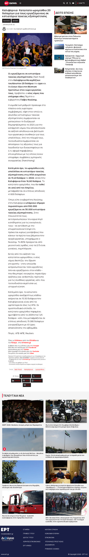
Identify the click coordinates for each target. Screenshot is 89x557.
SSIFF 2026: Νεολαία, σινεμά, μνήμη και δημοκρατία (22, 425)
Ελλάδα (33, 340)
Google (36, 346)
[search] (64, 3)
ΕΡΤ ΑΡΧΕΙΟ (27, 546)
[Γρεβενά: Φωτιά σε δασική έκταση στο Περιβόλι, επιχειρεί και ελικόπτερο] (22, 472)
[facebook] (67, 3)
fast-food (18, 369)
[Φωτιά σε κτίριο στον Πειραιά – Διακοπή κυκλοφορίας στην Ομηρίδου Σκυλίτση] (22, 502)
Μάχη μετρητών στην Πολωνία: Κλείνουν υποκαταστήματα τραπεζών (67, 38)
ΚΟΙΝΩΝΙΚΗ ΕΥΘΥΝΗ (52, 533)
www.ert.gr (5, 554)
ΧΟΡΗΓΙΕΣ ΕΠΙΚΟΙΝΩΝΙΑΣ (31, 541)
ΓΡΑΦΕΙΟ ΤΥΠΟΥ (28, 533)
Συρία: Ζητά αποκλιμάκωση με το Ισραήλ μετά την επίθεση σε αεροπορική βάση (65, 456)
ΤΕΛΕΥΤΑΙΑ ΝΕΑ (13, 396)
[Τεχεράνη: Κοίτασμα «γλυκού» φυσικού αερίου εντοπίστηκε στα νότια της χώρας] (59, 46)
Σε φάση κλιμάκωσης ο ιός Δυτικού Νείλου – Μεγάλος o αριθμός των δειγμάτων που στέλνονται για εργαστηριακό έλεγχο (22, 455)
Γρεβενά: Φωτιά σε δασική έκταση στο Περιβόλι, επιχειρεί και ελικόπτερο (21, 486)
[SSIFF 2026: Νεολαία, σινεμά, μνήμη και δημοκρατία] (22, 411)
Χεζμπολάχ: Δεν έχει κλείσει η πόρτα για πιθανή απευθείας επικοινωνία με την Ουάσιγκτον (74, 73)
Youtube (36, 351)
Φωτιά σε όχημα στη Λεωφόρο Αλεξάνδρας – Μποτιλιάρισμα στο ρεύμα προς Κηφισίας (63, 426)
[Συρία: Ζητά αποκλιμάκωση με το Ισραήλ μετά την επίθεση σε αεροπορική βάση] (66, 441)
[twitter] (70, 3)
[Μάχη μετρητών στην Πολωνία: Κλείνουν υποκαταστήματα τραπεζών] (70, 25)
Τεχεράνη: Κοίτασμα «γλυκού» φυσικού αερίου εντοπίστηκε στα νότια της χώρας (76, 48)
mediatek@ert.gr (7, 534)
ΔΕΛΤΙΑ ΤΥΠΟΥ (28, 537)
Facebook (32, 347)
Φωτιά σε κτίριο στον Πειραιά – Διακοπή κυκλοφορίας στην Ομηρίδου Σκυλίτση (18, 517)
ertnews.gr (26, 359)
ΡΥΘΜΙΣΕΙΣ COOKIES (52, 549)
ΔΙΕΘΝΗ (15, 21)
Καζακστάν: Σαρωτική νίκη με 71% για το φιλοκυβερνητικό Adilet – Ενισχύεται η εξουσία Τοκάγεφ (75, 60)
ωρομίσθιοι (39, 369)
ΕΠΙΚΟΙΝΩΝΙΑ (49, 537)
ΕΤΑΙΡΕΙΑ (26, 529)
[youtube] (73, 3)
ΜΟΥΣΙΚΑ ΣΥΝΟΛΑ (51, 529)
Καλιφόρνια (28, 369)
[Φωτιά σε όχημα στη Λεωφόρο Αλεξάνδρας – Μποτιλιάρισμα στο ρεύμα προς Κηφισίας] (66, 411)
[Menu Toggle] (20, 3)
